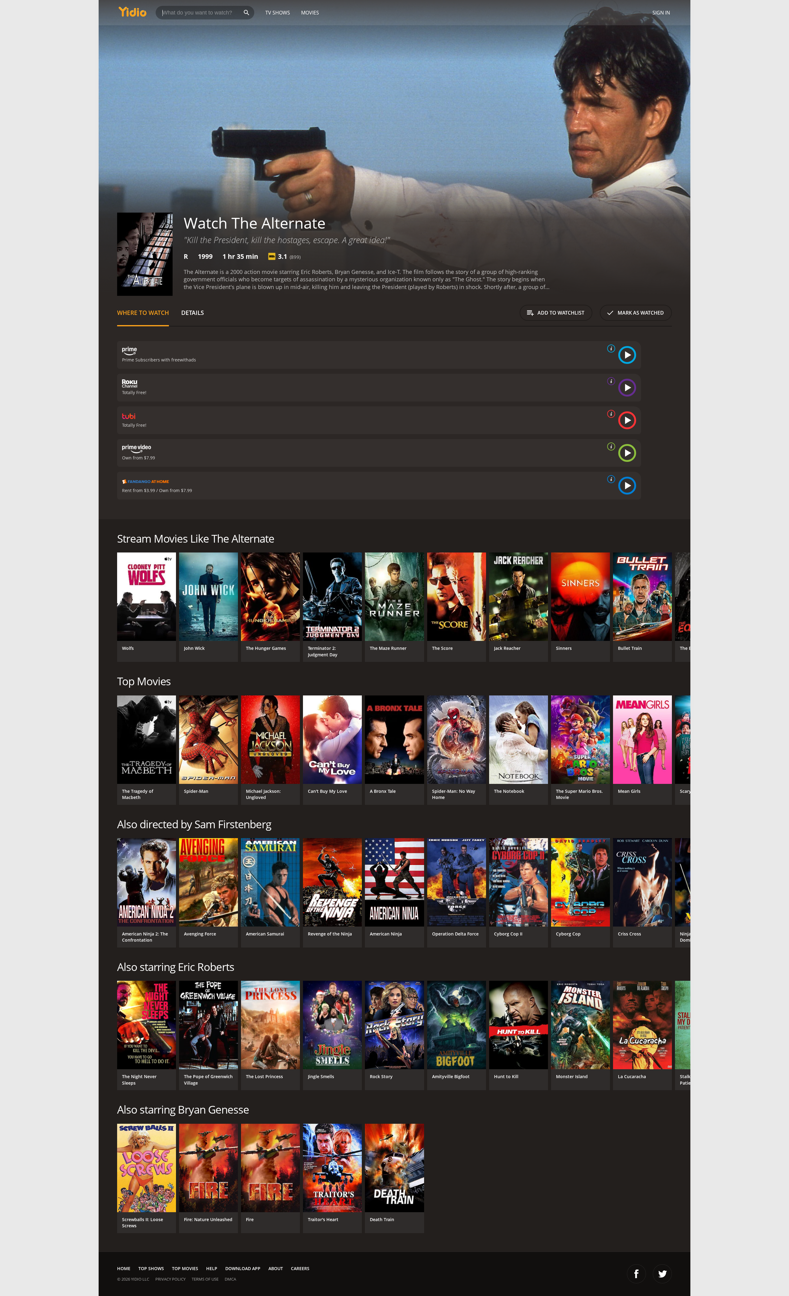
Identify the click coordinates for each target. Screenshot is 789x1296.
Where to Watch (143, 312)
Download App (242, 1268)
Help (211, 1268)
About (275, 1268)
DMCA (230, 1279)
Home (123, 1268)
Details (192, 312)
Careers (300, 1268)
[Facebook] (636, 1273)
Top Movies (185, 1268)
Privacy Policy (170, 1279)
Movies (310, 12)
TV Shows (277, 12)
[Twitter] (662, 1273)
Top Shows (151, 1268)
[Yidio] (132, 13)
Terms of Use (205, 1279)
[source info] (610, 348)
